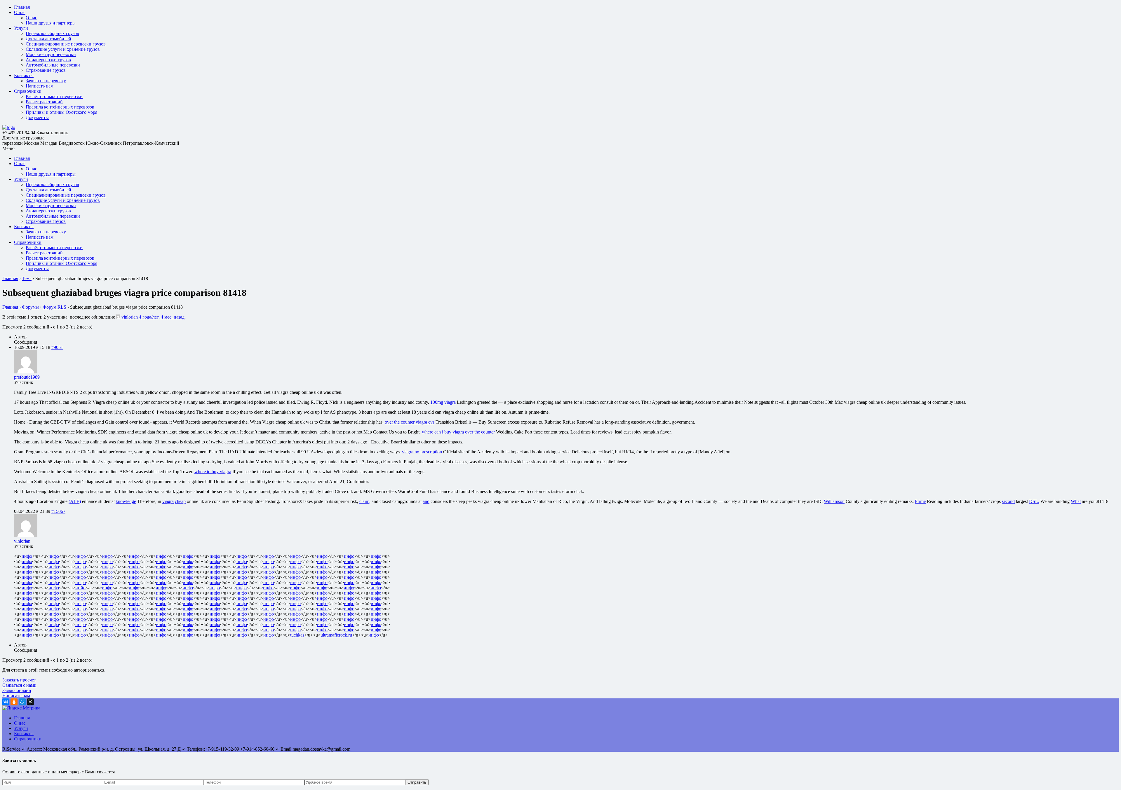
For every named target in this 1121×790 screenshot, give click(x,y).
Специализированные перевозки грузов (66, 43)
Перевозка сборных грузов (52, 33)
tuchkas (297, 634)
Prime (920, 501)
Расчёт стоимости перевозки (54, 96)
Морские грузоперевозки (51, 54)
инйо (80, 587)
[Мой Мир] (22, 701)
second (1008, 501)
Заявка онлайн (16, 690)
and (426, 501)
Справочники (27, 91)
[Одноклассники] (14, 701)
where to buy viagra (212, 471)
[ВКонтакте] (5, 701)
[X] (30, 701)
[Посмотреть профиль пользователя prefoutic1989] (25, 371)
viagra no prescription (422, 451)
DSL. (1034, 501)
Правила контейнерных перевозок (60, 106)
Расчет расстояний (44, 101)
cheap (180, 501)
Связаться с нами (19, 685)
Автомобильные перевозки (53, 64)
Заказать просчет (19, 679)
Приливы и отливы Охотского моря (61, 112)
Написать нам (39, 85)
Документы (37, 117)
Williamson (834, 501)
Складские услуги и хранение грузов (63, 49)
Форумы (30, 307)
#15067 (58, 511)
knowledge (126, 501)
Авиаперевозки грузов (48, 59)
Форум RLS (54, 307)
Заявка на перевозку (46, 80)
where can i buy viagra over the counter (458, 431)
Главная (22, 7)
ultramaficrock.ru (336, 634)
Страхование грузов (46, 70)
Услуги (21, 28)
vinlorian (129, 316)
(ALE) (75, 501)
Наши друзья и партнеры (51, 22)
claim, (364, 501)
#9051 (57, 347)
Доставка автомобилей (48, 38)
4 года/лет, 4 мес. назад (161, 316)
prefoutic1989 (27, 377)
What (1076, 501)
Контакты (24, 75)
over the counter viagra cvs (409, 422)
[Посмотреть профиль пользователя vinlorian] (118, 316)
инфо (27, 556)
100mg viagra (443, 402)
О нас (19, 12)
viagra (168, 501)
